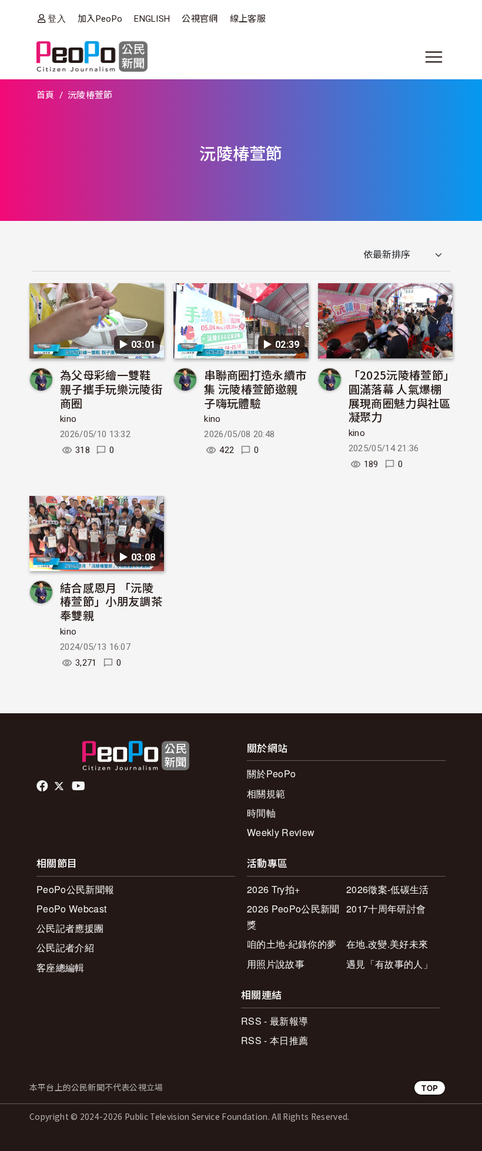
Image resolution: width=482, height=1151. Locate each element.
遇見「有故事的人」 (389, 964)
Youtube (79, 786)
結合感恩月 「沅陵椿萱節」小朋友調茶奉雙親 (111, 601)
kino (68, 419)
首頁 (45, 95)
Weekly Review (280, 832)
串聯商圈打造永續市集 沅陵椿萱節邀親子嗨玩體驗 (255, 389)
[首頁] (92, 57)
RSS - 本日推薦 (274, 1040)
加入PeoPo (100, 19)
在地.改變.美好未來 (387, 944)
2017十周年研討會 (386, 908)
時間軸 (261, 813)
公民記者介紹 (65, 947)
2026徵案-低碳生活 (387, 889)
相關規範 (266, 793)
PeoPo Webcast (71, 908)
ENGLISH (152, 19)
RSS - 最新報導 (274, 1021)
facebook (43, 786)
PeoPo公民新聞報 (75, 889)
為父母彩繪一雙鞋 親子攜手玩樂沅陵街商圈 (111, 389)
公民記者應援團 (69, 928)
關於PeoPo (271, 773)
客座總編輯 (60, 967)
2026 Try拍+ (273, 889)
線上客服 (248, 19)
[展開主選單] (434, 57)
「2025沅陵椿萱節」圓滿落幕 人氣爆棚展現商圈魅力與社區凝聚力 (400, 395)
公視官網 (199, 19)
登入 (57, 18)
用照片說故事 (275, 964)
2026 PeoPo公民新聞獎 (293, 916)
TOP (429, 1087)
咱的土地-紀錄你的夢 (291, 944)
